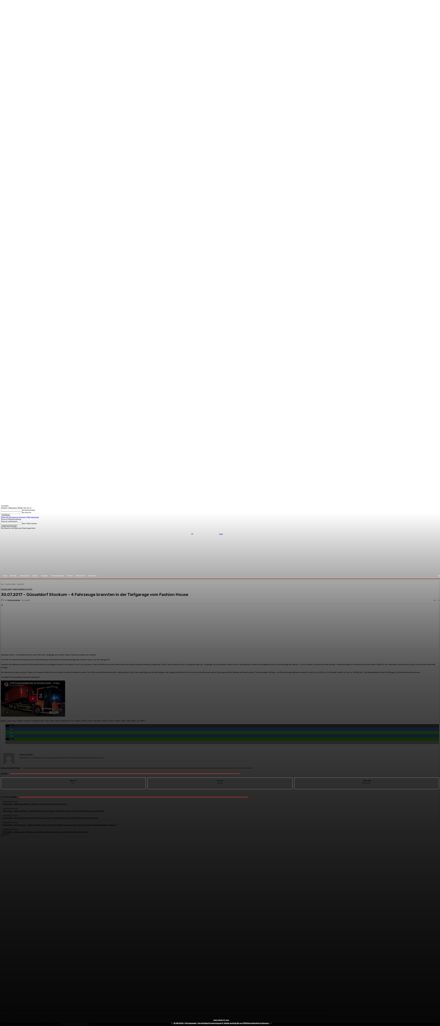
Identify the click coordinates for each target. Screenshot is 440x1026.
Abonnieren (366, 779)
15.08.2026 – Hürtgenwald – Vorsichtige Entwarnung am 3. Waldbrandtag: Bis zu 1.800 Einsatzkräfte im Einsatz (221, 1023)
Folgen (220, 779)
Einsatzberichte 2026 (221, 1020)
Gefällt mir (73, 779)
